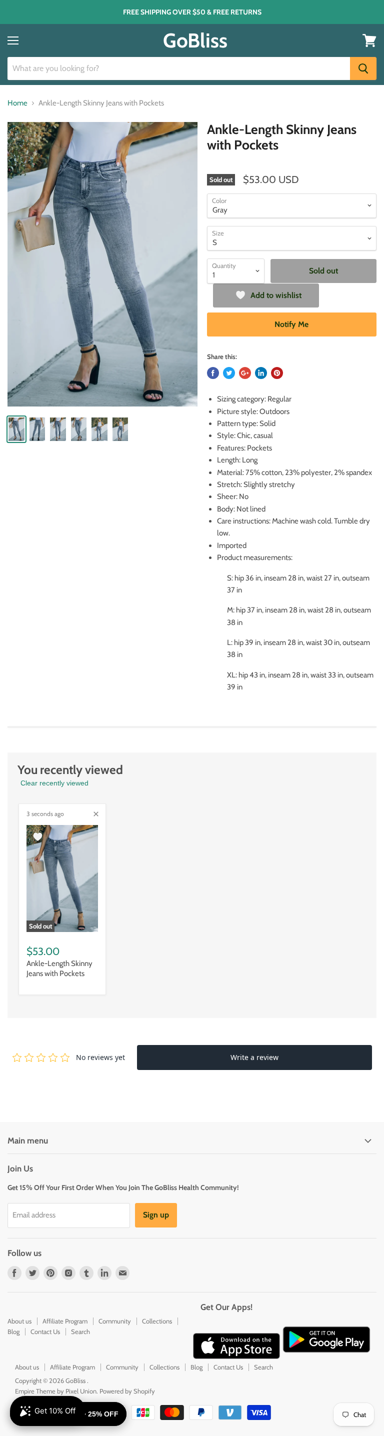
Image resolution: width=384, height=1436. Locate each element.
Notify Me (291, 324)
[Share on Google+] (245, 373)
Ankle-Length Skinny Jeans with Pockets (59, 968)
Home (18, 103)
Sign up (156, 1215)
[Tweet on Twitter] (229, 373)
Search (80, 1332)
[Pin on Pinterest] (277, 373)
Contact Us (45, 1332)
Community (114, 1321)
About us (20, 1321)
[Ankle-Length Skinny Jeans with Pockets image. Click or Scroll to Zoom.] (103, 264)
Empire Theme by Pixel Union (55, 1391)
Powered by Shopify (127, 1391)
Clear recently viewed (54, 783)
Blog (14, 1332)
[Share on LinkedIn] (261, 373)
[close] (96, 814)
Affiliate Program (65, 1321)
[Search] (363, 68)
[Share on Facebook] (213, 373)
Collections (157, 1321)
